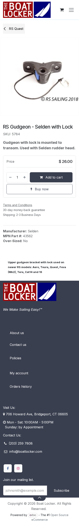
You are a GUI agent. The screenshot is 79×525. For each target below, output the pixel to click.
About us (17, 333)
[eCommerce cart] (62, 10)
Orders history (21, 386)
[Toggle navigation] (71, 10)
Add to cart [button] (53, 177)
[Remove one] (10, 177)
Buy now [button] (41, 189)
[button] (39, 497)
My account (19, 373)
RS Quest (15, 29)
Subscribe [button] (61, 490)
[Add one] (24, 177)
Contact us (18, 345)
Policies (15, 358)
